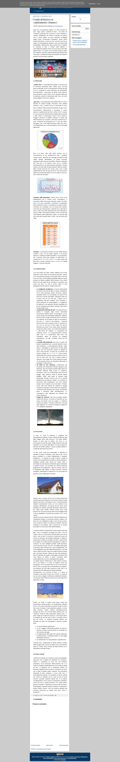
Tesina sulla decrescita (79, 44)
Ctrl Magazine (59, 26)
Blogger (63, 759)
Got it (99, 3)
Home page (49, 745)
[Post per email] (55, 695)
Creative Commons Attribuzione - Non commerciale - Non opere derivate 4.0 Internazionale (65, 757)
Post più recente (35, 745)
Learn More (92, 3)
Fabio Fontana (50, 757)
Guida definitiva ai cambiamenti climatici (45, 21)
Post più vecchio (63, 745)
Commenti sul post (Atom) (43, 749)
